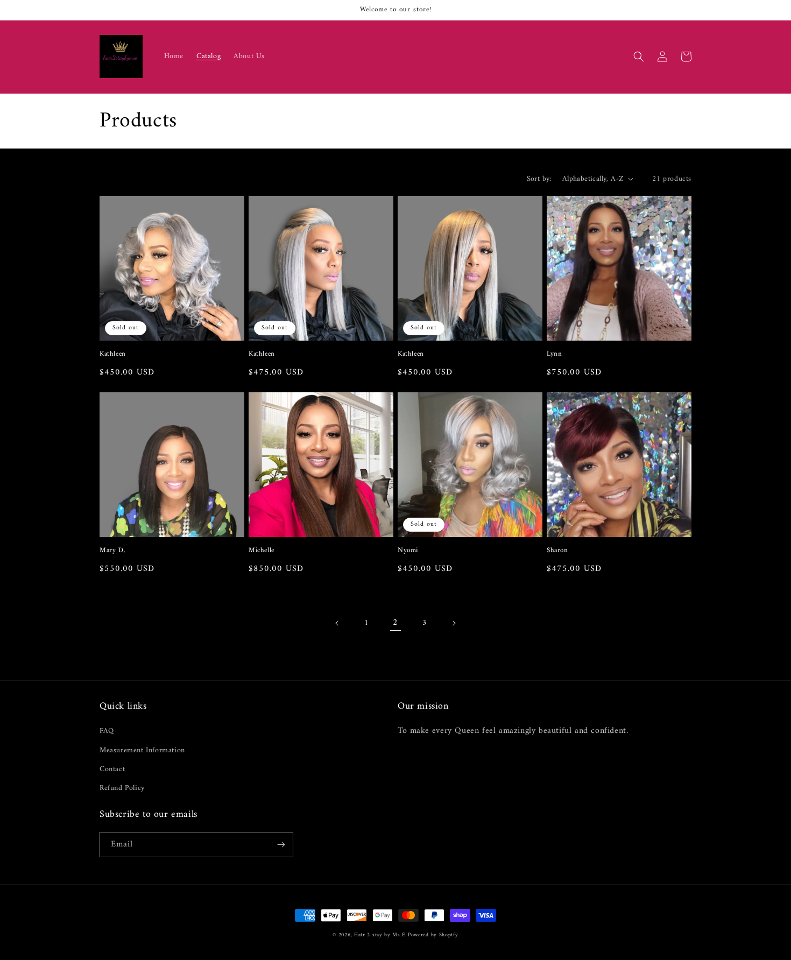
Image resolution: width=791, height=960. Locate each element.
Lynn (554, 354)
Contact (112, 769)
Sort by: (539, 179)
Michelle (261, 550)
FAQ (107, 731)
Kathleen (113, 354)
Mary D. (112, 550)
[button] (639, 56)
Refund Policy (122, 788)
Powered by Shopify (433, 935)
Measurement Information (142, 750)
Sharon (557, 550)
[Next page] (453, 623)
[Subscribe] (281, 844)
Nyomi (408, 550)
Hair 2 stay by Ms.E (379, 935)
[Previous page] (337, 623)
